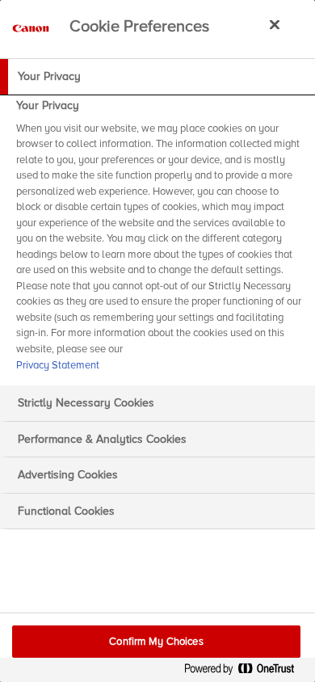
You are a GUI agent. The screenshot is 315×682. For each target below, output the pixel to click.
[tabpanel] (159, 240)
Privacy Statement (57, 365)
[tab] (157, 77)
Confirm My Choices (156, 641)
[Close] (274, 24)
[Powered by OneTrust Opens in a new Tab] (245, 672)
